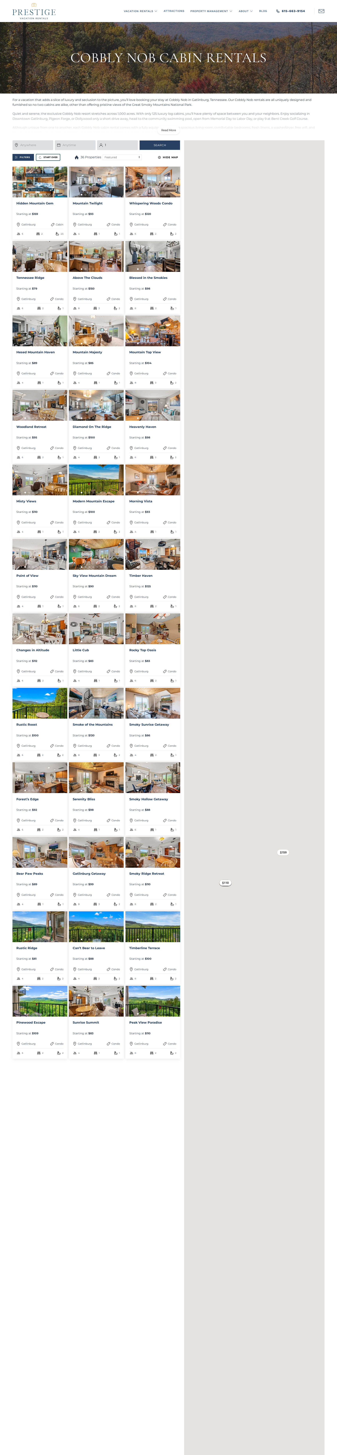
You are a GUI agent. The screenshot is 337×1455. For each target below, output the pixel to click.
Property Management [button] (209, 11)
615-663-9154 (293, 11)
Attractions (174, 10)
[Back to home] (33, 11)
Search (160, 145)
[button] (321, 10)
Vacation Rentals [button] (138, 11)
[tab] (25, 194)
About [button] (244, 11)
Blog (263, 10)
